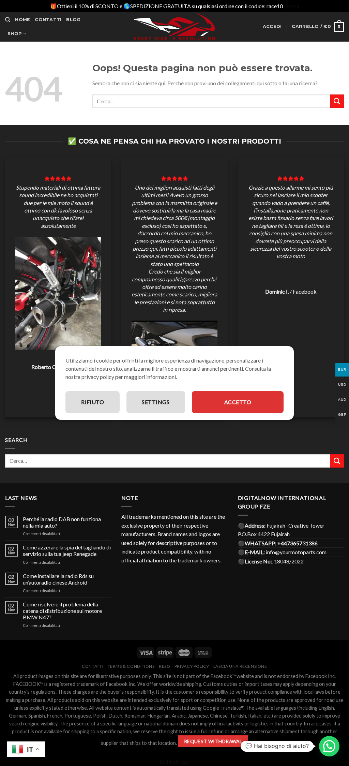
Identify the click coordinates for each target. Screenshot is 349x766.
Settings (155, 402)
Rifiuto (92, 402)
